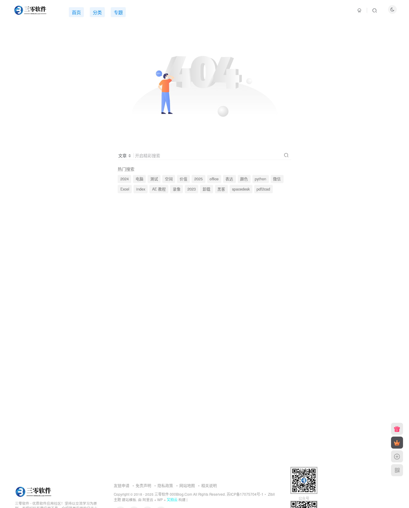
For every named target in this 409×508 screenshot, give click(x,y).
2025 (198, 179)
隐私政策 (165, 485)
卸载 (206, 189)
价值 (183, 179)
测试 (154, 179)
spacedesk (241, 189)
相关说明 (209, 485)
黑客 (221, 189)
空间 (169, 179)
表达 (229, 179)
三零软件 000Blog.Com (173, 494)
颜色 (244, 179)
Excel (124, 189)
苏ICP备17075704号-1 (245, 494)
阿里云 (148, 499)
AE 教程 (159, 189)
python (260, 179)
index (140, 189)
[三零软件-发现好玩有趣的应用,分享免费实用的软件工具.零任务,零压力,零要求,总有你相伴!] (34, 491)
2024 (124, 179)
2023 (191, 189)
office (214, 179)
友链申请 (121, 485)
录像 (177, 189)
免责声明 (143, 485)
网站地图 (187, 485)
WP (160, 499)
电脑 (139, 179)
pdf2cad (263, 189)
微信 (277, 179)
